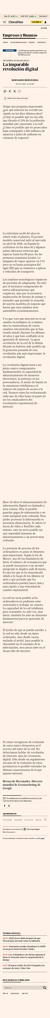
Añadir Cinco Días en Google (17, 98)
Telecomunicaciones (18, 42)
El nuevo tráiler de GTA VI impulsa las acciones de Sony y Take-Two (24, 966)
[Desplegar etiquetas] (45, 819)
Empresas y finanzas (20, 35)
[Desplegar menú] (5, 22)
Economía (29, 820)
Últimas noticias (11, 933)
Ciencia (38, 820)
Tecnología (7, 820)
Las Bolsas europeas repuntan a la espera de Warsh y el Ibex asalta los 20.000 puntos (32, 52)
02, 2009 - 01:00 (25, 84)
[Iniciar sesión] (45, 22)
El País (43, 28)
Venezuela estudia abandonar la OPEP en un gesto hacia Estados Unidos (24, 947)
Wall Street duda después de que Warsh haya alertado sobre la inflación (22, 939)
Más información (9, 832)
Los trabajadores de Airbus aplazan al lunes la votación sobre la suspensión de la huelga (24, 957)
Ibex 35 (7, 16)
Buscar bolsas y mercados (16, 980)
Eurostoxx (15, 993)
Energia (32, 42)
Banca (5, 42)
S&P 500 (24, 16)
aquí (42, 838)
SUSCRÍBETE (36, 22)
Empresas (18, 820)
